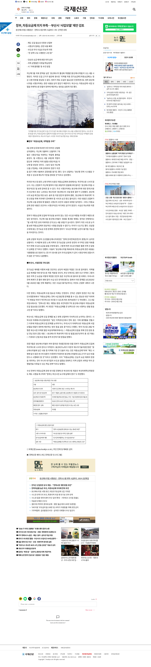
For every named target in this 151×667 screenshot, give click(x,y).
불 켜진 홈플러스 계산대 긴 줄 (115, 166)
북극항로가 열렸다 (119, 52)
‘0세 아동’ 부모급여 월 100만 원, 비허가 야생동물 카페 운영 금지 (55, 507)
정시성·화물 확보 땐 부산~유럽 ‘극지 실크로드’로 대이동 (111, 275)
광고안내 (55, 654)
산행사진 (121, 129)
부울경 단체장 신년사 (39, 501)
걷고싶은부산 (45, 648)
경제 (35, 18)
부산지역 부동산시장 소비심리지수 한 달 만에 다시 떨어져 (124, 206)
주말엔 (67, 18)
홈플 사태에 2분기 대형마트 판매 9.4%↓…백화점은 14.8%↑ (125, 175)
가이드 (108, 131)
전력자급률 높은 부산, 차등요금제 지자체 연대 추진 (50, 488)
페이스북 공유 (18, 44)
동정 (124, 126)
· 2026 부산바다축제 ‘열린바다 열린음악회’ (118, 318)
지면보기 (120, 2)
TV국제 (101, 18)
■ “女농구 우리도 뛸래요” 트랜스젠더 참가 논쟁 (32, 528)
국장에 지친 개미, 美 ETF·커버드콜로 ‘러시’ (70, 541)
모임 (110, 126)
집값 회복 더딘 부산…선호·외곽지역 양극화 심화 (121, 200)
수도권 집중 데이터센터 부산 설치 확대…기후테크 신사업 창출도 (55, 497)
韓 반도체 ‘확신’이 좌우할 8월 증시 (115, 294)
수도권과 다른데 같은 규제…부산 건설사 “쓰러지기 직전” (124, 219)
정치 (28, 18)
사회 (21, 18)
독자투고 (69, 654)
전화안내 (48, 654)
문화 (60, 18)
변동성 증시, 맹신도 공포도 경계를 (115, 291)
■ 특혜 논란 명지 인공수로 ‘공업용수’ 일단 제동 (32, 555)
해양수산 (44, 18)
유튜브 (42, 2)
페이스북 (19, 2)
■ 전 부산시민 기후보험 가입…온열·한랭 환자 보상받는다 (36, 532)
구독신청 (133, 2)
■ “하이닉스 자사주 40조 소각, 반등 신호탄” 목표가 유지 (35, 545)
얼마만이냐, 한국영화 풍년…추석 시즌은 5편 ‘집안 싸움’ (69, 560)
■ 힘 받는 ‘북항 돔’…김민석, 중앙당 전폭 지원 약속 (33, 552)
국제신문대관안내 (65, 648)
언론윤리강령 (97, 654)
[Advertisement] (77, 153)
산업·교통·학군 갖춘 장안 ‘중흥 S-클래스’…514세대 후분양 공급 (126, 197)
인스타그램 (50, 2)
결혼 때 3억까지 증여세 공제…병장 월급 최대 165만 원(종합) (54, 504)
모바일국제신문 (115, 654)
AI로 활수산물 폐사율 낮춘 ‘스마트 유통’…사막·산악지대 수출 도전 (127, 277)
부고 (128, 126)
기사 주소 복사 (18, 68)
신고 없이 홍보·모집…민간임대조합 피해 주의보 (121, 216)
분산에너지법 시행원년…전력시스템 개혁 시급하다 (58, 478)
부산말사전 (122, 18)
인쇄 (18, 63)
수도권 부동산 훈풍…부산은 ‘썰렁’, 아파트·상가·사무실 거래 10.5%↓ (128, 210)
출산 (121, 126)
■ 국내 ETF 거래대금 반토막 (26, 548)
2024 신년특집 (83, 478)
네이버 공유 (18, 55)
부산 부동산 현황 (112, 184)
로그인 (107, 2)
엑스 (26, 2)
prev (104, 331)
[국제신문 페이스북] (36, 454)
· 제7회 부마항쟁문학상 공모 (114, 313)
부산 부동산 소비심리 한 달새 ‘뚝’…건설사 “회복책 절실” (123, 203)
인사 (106, 126)
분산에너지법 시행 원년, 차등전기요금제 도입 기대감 (51, 491)
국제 (53, 18)
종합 (106, 81)
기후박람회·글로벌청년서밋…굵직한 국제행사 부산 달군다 (53, 510)
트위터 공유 (18, 50)
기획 (84, 18)
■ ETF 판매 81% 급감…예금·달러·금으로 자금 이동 (34, 535)
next (135, 331)
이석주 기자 (19, 35)
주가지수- (110, 297)
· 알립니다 (108, 315)
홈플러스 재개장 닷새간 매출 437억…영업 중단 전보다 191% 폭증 (126, 159)
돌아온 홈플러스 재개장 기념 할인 (116, 169)
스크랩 (18, 74)
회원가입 (113, 2)
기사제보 (77, 654)
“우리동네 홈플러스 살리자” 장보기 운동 (118, 156)
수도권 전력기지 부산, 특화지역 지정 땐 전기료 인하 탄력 (52, 494)
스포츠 (76, 18)
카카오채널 (34, 2)
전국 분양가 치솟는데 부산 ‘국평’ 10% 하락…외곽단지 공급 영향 (126, 213)
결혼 (117, 126)
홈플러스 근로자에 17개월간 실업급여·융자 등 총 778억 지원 (125, 162)
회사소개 (40, 654)
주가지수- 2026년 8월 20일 (113, 299)
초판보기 (126, 2)
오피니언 (111, 18)
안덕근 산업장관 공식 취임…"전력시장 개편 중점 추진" (52, 485)
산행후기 (115, 129)
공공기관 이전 (107, 52)
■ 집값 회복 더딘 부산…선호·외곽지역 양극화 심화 (33, 542)
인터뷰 (92, 18)
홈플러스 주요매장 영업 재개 (114, 172)
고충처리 (106, 654)
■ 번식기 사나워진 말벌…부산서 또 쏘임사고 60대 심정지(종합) (38, 538)
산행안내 (107, 129)
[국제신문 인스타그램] (53, 454)
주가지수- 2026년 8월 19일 (113, 301)
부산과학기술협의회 (34, 648)
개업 (113, 126)
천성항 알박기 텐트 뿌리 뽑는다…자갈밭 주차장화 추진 (89, 542)
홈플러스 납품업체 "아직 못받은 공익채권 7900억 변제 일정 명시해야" (128, 153)
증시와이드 (111, 289)
